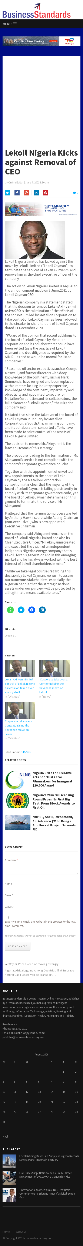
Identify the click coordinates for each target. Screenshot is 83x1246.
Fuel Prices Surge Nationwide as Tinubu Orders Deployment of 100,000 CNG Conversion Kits (45, 1174)
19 (27, 1102)
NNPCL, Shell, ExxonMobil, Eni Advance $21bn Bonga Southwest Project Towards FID (54, 823)
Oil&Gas (25, 752)
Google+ (26, 192)
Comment (11, 860)
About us (21, 1232)
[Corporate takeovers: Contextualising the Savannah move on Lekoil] (54, 668)
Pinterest (45, 192)
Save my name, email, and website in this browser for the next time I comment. (40, 924)
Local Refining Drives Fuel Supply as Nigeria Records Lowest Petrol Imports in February (49, 1158)
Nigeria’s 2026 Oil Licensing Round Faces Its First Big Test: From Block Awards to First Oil (54, 801)
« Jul (5, 1136)
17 (4, 1102)
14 (51, 1092)
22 (64, 1102)
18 (14, 1102)
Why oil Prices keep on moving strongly (34, 964)
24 (4, 1112)
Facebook (17, 192)
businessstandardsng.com (38, 1238)
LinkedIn (36, 192)
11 (14, 1092)
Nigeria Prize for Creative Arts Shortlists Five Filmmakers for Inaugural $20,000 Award (52, 779)
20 (39, 1102)
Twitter (7, 192)
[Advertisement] (41, 99)
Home (6, 1232)
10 (4, 1092)
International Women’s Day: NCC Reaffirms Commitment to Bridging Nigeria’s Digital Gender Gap (47, 1193)
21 (51, 1102)
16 (76, 1092)
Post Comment (17, 946)
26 (27, 1112)
